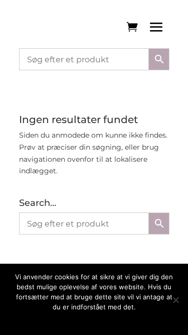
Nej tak (120, 320)
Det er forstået (80, 320)
